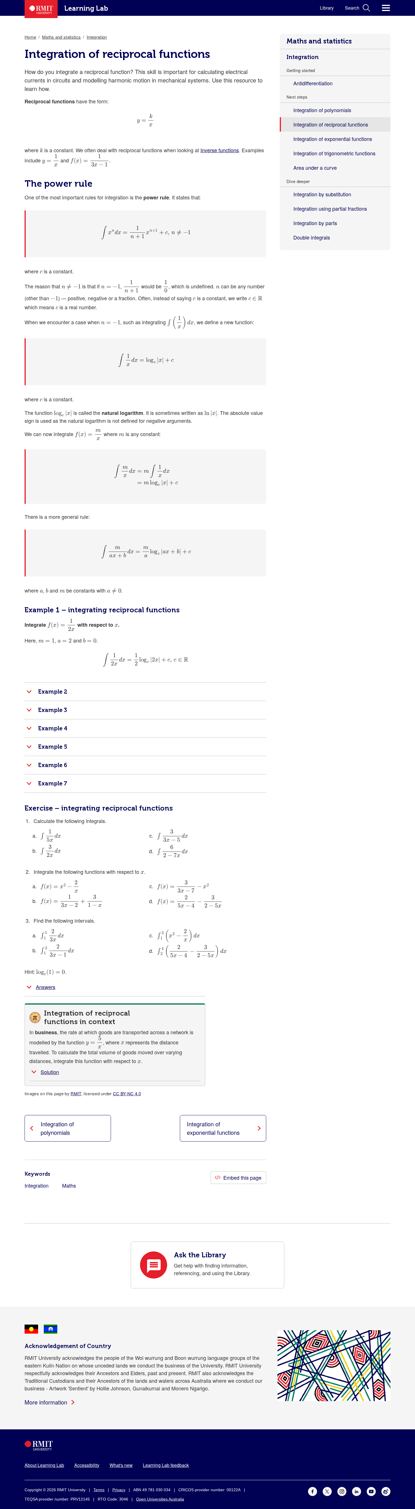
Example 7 (52, 783)
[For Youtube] (371, 1490)
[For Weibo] (385, 1490)
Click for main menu (385, 7)
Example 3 (52, 710)
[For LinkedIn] (356, 1490)
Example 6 (52, 765)
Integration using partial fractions (330, 208)
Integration (303, 57)
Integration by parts (315, 223)
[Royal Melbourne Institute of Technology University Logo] (207, 1446)
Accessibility (86, 1465)
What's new (121, 1465)
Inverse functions (219, 150)
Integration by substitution (322, 194)
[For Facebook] (312, 1490)
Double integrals (311, 237)
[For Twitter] (327, 1490)
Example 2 (52, 691)
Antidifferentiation (313, 83)
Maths (69, 1185)
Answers (45, 986)
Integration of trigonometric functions (334, 153)
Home (30, 37)
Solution (50, 1071)
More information (46, 1402)
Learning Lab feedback (166, 1465)
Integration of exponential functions (332, 138)
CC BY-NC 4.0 (127, 1093)
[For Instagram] (341, 1490)
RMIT (76, 1093)
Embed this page (242, 1177)
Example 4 (52, 728)
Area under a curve (315, 167)
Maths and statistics (319, 41)
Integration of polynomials (322, 110)
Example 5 (52, 746)
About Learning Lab (44, 1465)
